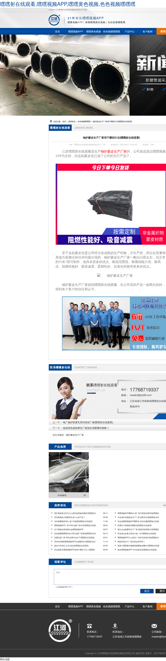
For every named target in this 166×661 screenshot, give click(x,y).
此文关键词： (59, 434)
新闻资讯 (72, 121)
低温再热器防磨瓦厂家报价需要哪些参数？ (86, 427)
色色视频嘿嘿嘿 (84, 121)
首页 (64, 121)
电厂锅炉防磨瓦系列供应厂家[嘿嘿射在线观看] (88, 422)
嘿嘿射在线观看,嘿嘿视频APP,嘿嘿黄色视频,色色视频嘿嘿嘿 (67, 3)
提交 (147, 591)
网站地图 (5, 659)
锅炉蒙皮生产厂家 (75, 434)
